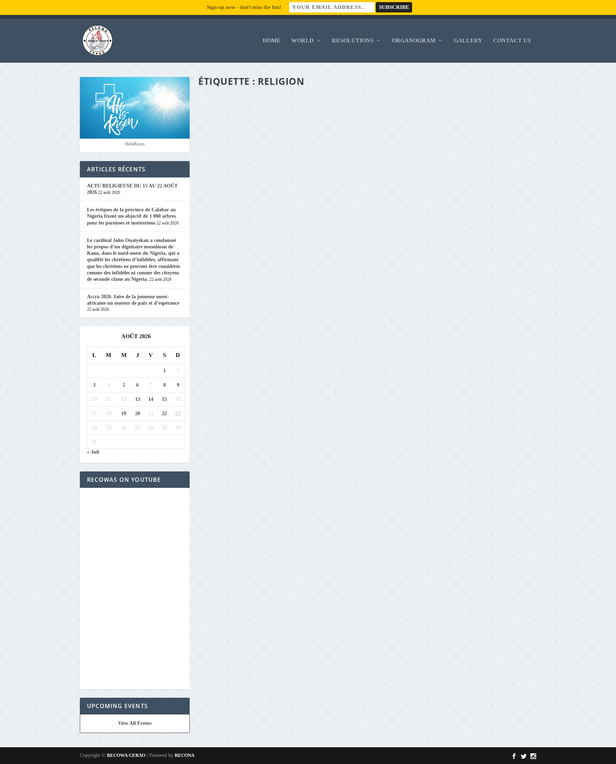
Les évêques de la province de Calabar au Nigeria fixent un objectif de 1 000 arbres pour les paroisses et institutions (131, 216)
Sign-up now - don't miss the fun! (244, 7)
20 (137, 413)
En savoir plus (233, 348)
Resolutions (353, 40)
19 (123, 413)
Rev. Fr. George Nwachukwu (236, 318)
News (294, 602)
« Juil (93, 452)
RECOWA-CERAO (126, 755)
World (302, 40)
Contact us (512, 40)
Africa (292, 318)
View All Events (135, 723)
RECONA (184, 755)
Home (272, 40)
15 (164, 399)
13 (137, 399)
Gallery (468, 40)
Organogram (414, 40)
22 (164, 413)
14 (150, 399)
